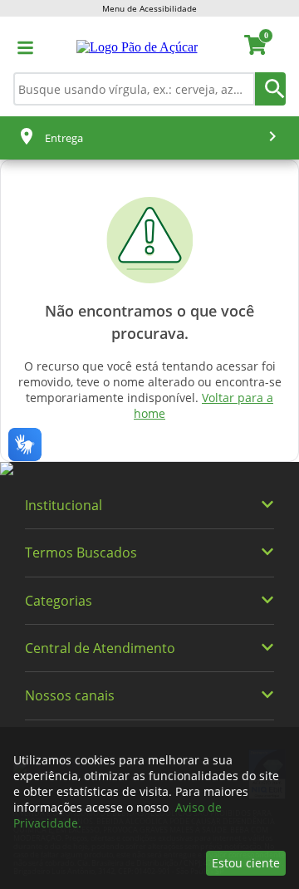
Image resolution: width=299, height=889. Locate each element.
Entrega (64, 137)
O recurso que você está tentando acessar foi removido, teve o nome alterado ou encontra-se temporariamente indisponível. (150, 389)
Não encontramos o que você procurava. (149, 322)
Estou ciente (246, 863)
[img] (149, 469)
